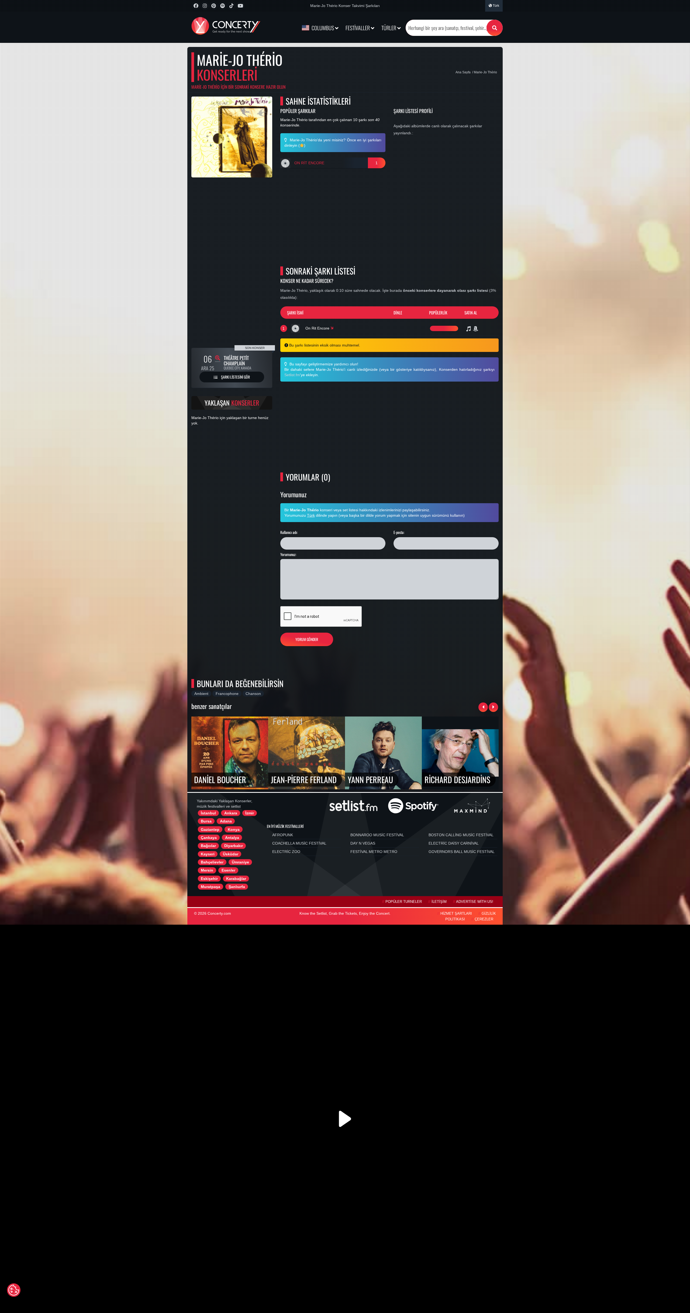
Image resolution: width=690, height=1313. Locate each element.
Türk (495, 6)
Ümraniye (240, 862)
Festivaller (358, 28)
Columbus (322, 28)
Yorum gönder (306, 639)
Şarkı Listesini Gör (235, 377)
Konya (234, 829)
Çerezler (484, 919)
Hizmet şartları (456, 914)
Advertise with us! (474, 902)
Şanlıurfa (237, 887)
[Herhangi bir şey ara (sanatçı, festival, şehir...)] (495, 28)
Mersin (207, 870)
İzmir (249, 813)
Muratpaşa (210, 887)
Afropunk (282, 835)
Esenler (228, 870)
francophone (227, 693)
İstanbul (208, 813)
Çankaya (209, 837)
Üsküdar (230, 854)
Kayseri (208, 854)
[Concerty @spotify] (222, 6)
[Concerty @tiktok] (231, 6)
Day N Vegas (362, 843)
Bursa (206, 821)
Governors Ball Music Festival (462, 851)
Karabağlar (236, 878)
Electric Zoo (286, 851)
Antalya (232, 837)
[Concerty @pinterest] (214, 6)
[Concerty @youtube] (240, 6)
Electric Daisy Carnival (454, 843)
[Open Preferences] (13, 1290)
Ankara (230, 813)
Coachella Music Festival (299, 843)
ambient (201, 693)
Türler (389, 28)
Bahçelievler (212, 862)
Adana (226, 821)
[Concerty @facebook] (196, 6)
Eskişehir (209, 878)
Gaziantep (210, 829)
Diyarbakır (233, 846)
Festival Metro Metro (373, 851)
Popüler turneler (403, 902)
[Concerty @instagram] (205, 6)
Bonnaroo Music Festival (377, 835)
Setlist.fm (292, 375)
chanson (253, 693)
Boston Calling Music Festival (461, 835)
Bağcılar (208, 846)
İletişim (439, 902)
